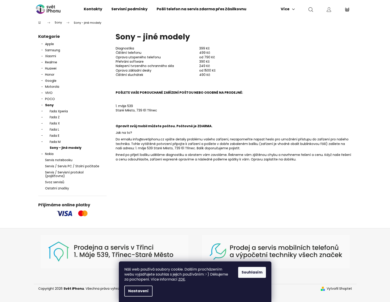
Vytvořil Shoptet (339, 289)
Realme (51, 62)
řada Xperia (59, 111)
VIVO (49, 92)
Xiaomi (50, 56)
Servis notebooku (58, 160)
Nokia (49, 154)
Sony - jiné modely (66, 147)
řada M (55, 141)
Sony (49, 105)
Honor (49, 74)
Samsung (52, 50)
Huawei (50, 68)
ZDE (181, 279)
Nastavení (138, 291)
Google (50, 80)
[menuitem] (93, 9)
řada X (55, 123)
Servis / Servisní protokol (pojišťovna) (64, 174)
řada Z (55, 117)
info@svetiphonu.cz (148, 139)
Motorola (52, 86)
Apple (49, 44)
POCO (50, 99)
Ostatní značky (57, 188)
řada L (54, 129)
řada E (54, 135)
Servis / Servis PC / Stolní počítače (72, 166)
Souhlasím (252, 272)
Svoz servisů (54, 182)
